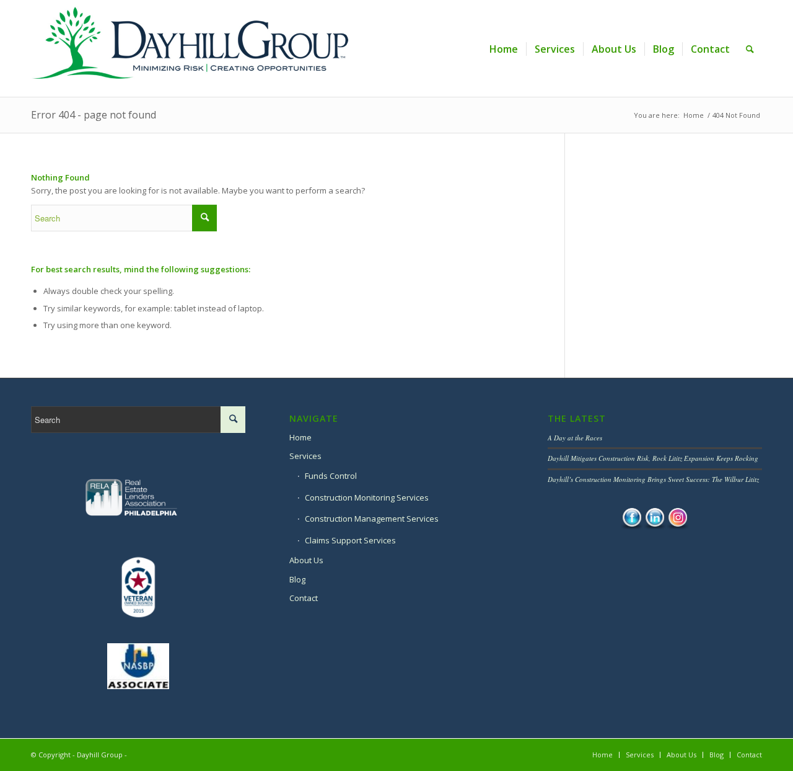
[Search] (750, 49)
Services (305, 455)
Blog (297, 579)
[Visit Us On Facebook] (631, 526)
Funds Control (331, 475)
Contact (303, 598)
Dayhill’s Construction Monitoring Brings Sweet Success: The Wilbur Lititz (653, 479)
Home (300, 437)
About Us (306, 560)
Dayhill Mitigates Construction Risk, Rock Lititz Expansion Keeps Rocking (653, 458)
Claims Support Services (350, 540)
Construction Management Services (372, 518)
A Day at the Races (575, 437)
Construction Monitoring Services (367, 497)
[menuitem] (503, 49)
